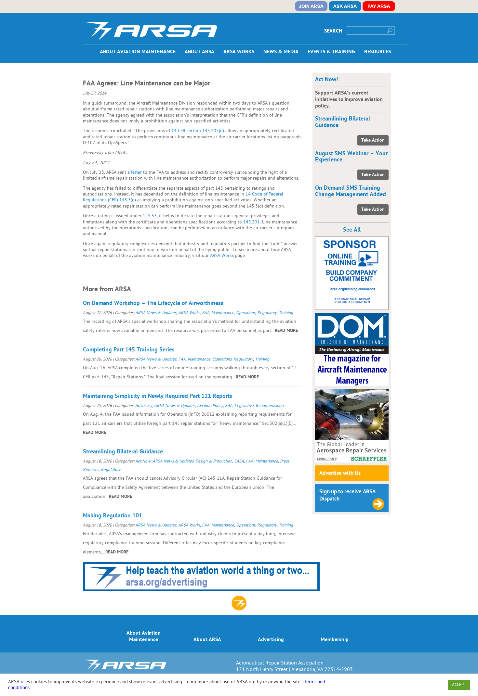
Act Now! (326, 79)
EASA (239, 461)
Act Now (143, 461)
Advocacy (143, 405)
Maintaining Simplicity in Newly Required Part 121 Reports (157, 396)
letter (136, 172)
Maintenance (222, 312)
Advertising (271, 639)
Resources (377, 51)
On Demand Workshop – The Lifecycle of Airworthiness (153, 303)
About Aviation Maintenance (138, 51)
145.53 (150, 216)
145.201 (251, 222)
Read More (286, 330)
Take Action (373, 140)
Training (286, 312)
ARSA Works (238, 51)
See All (352, 229)
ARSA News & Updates (155, 312)
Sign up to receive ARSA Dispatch (347, 495)
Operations (245, 312)
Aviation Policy (210, 405)
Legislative (244, 405)
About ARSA (199, 51)
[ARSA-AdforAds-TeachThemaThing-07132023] (201, 589)
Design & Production (213, 461)
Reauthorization (270, 405)
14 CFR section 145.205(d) (197, 130)
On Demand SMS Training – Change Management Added (350, 191)
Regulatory (267, 312)
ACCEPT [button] (459, 684)
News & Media (281, 51)
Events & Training (331, 51)
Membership (335, 639)
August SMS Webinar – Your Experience (351, 156)
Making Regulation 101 (112, 515)
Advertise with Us (340, 473)
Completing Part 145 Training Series (129, 349)
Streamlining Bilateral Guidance (123, 451)
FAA (205, 312)
